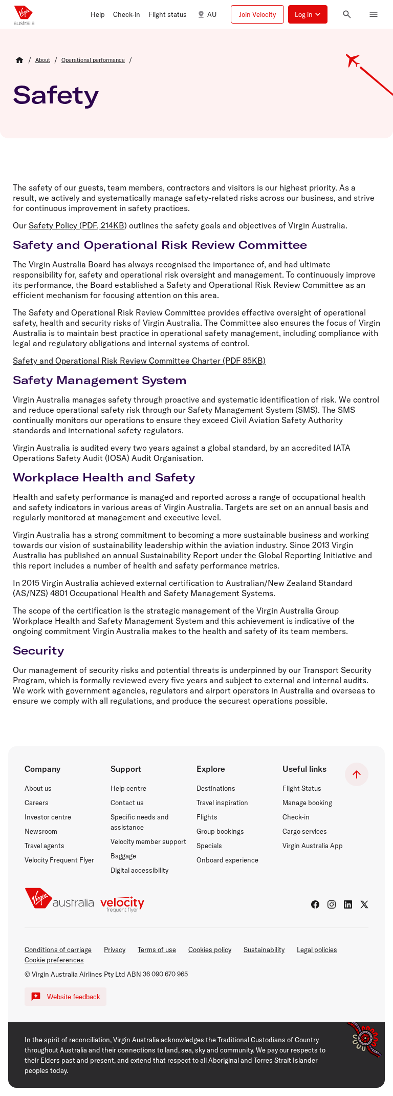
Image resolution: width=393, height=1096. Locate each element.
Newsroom (41, 831)
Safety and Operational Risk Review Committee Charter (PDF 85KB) (139, 360)
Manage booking (307, 802)
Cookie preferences (54, 960)
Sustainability (264, 949)
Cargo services (304, 831)
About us (38, 788)
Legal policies (317, 949)
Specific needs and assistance (140, 822)
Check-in (296, 817)
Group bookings (220, 831)
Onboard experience (227, 860)
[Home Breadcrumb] (19, 60)
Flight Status (301, 788)
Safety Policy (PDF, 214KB (76, 225)
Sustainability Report (179, 555)
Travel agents (44, 845)
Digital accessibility (139, 870)
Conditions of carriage (58, 949)
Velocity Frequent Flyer (59, 860)
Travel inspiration (222, 802)
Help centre (128, 788)
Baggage (123, 856)
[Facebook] (315, 904)
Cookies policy (209, 949)
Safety (56, 94)
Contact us (127, 802)
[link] (42, 60)
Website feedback (73, 997)
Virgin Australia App (312, 845)
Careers (37, 802)
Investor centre (48, 817)
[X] (364, 904)
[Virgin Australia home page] (24, 14)
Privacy (114, 949)
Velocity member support (148, 841)
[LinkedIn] (348, 904)
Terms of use (157, 949)
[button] (98, 14)
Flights (206, 817)
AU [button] (211, 14)
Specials (209, 845)
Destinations (215, 788)
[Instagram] (332, 904)
